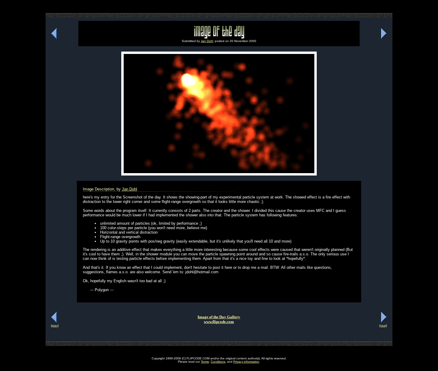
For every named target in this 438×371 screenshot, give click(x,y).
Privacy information (246, 361)
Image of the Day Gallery (219, 317)
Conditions (218, 361)
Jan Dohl (207, 41)
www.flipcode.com (219, 321)
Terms (205, 361)
